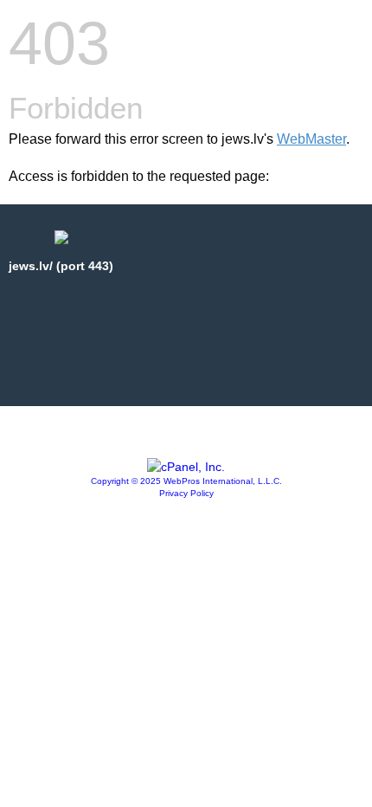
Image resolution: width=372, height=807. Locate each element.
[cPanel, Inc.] (186, 467)
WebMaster (311, 139)
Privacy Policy (186, 493)
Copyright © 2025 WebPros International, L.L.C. (186, 481)
